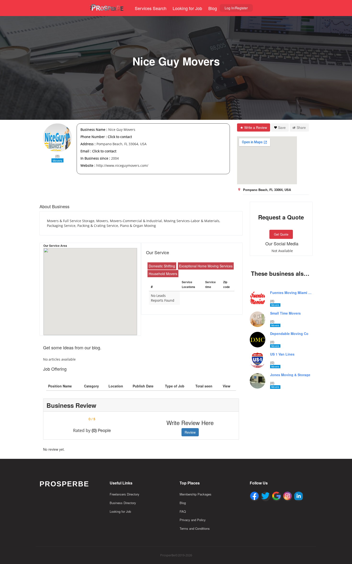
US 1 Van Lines (282, 354)
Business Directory (123, 503)
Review (190, 432)
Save (282, 127)
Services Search (150, 8)
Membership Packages (195, 494)
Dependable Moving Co (289, 333)
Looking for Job (187, 8)
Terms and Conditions (195, 528)
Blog (212, 8)
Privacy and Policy (193, 520)
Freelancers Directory (124, 494)
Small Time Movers (285, 313)
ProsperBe (64, 484)
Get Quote (281, 234)
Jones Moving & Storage (290, 375)
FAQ (183, 511)
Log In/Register (236, 8)
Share (301, 127)
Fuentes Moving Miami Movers (291, 292)
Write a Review (255, 127)
